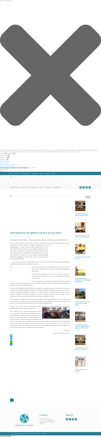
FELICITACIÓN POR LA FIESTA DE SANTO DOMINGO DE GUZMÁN (83, 280)
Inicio (11, 173)
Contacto (38, 433)
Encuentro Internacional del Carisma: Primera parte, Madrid (82, 303)
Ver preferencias (13, 167)
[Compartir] (40, 344)
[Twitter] (40, 338)
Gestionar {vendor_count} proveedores (8, 164)
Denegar (7, 167)
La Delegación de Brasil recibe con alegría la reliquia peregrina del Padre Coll (82, 326)
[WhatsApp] (40, 342)
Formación (34, 187)
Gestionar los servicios (5, 162)
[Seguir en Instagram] (80, 187)
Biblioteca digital (25, 173)
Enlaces (41, 173)
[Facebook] (40, 335)
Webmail (47, 173)
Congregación (14, 187)
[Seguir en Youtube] (86, 187)
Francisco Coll (24, 187)
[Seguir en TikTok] (89, 187)
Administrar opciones (4, 161)
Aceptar (2, 167)
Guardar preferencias (23, 167)
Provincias (47, 187)
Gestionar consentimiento (6, 436)
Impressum (2, 171)
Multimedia (35, 173)
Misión (41, 187)
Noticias (17, 173)
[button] (50, 75)
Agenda (32, 433)
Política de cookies (4, 169)
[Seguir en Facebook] (83, 187)
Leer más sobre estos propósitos (7, 166)
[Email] (40, 340)
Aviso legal (27, 433)
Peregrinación (56, 187)
